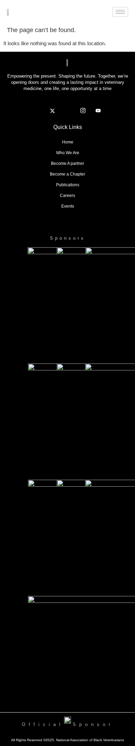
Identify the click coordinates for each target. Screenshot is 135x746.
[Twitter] (52, 111)
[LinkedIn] (67, 111)
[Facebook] (37, 111)
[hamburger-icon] (120, 12)
